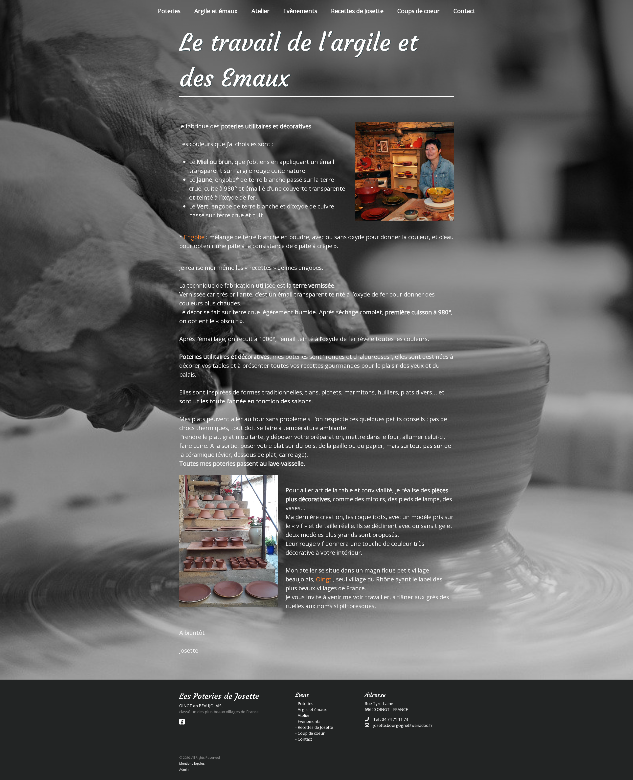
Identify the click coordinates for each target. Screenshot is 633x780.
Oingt (324, 579)
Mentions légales (192, 763)
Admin (184, 769)
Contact (464, 11)
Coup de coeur (311, 733)
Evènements (300, 11)
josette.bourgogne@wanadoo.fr (402, 725)
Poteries (169, 11)
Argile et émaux (216, 11)
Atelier (260, 11)
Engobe (194, 237)
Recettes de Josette (357, 11)
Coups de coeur (418, 11)
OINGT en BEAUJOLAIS (200, 706)
